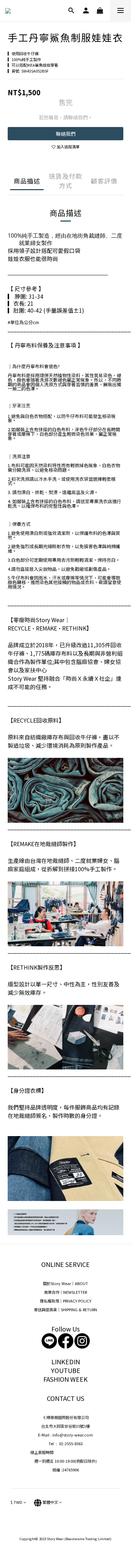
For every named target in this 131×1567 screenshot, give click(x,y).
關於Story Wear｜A (60, 1283)
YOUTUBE (65, 1370)
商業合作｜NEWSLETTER (65, 1292)
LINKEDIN (65, 1361)
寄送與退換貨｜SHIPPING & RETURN (65, 1309)
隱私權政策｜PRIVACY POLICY (65, 1301)
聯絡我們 (65, 133)
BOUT (82, 1283)
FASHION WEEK (65, 1378)
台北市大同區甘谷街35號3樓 (65, 1426)
